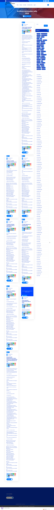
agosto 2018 (39, 234)
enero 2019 (38, 225)
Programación (43, 54)
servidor (38, 61)
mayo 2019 (38, 218)
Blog (24, 22)
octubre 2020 (39, 187)
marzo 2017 (39, 261)
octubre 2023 (39, 123)
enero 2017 (38, 264)
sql (37, 64)
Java (42, 46)
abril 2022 (38, 155)
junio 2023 (38, 130)
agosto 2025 (39, 83)
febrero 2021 (39, 180)
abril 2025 (38, 90)
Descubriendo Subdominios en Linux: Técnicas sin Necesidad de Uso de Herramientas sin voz (11, 359)
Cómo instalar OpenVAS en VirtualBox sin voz (27, 28)
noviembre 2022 (39, 142)
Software (43, 62)
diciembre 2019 (39, 205)
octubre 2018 (39, 230)
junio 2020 (38, 194)
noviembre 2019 (39, 207)
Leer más (24, 152)
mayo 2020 (38, 196)
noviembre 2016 (39, 268)
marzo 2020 (39, 200)
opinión (38, 53)
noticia (42, 49)
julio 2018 (38, 236)
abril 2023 (38, 133)
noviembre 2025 (39, 78)
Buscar (37, 24)
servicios (43, 59)
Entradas (24, 4)
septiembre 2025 (39, 81)
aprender (38, 35)
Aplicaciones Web (43, 33)
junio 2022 (38, 151)
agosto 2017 (39, 255)
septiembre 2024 (39, 103)
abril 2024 (38, 112)
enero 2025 (38, 96)
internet (38, 46)
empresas (44, 40)
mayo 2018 (38, 239)
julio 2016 (38, 275)
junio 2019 (38, 216)
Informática (42, 43)
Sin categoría (25, 295)
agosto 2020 (39, 191)
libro (42, 48)
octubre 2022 (39, 144)
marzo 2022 (39, 157)
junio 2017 (38, 259)
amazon (38, 33)
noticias (38, 51)
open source (43, 51)
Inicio (18, 4)
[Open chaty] (2, 508)
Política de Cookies (31, 506)
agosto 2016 (39, 273)
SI (41, 61)
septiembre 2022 (39, 146)
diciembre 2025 (39, 76)
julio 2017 (38, 257)
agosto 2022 (39, 148)
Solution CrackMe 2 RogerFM (26, 161)
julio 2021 (38, 171)
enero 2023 (38, 139)
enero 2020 (38, 203)
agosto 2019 (39, 212)
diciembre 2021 (39, 162)
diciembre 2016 (39, 266)
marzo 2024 (39, 114)
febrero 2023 (39, 137)
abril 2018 (38, 241)
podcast (38, 54)
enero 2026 (38, 74)
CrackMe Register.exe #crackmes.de (26, 225)
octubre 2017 (39, 252)
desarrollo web (39, 40)
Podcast (21, 4)
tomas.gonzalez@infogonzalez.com (13, 1)
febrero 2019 (39, 223)
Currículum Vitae (29, 4)
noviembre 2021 (39, 164)
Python (43, 56)
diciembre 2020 (39, 184)
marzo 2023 (39, 135)
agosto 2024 (39, 105)
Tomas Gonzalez (25, 24)
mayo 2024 (38, 110)
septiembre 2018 (39, 232)
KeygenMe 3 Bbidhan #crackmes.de (10, 291)
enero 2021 (38, 182)
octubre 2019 (39, 209)
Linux (38, 49)
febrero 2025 (39, 94)
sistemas (38, 62)
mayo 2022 (38, 153)
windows (43, 67)
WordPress (38, 69)
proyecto (38, 56)
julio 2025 (38, 85)
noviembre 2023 (39, 121)
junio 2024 (38, 108)
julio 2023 (38, 128)
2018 (28, 16)
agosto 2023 (39, 126)
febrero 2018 (39, 245)
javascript (38, 48)
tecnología (41, 64)
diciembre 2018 (39, 227)
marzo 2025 (39, 92)
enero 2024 (38, 117)
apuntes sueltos (44, 35)
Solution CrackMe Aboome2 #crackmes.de (11, 161)
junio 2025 (38, 87)
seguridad (38, 59)
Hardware (42, 41)
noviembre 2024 (39, 99)
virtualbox (38, 67)
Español (45, 509)
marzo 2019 (39, 221)
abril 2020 (38, 198)
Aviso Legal (20, 506)
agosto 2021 (39, 169)
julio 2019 (38, 214)
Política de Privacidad (25, 506)
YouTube (43, 69)
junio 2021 (38, 173)
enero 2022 (38, 160)
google (38, 41)
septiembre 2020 (39, 189)
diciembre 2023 (39, 119)
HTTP (38, 43)
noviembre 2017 (39, 250)
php (41, 53)
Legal (34, 4)
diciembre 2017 (39, 248)
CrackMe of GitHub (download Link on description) (10, 225)
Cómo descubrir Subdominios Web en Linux (26, 301)
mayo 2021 (38, 175)
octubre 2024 (39, 101)
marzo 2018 (39, 243)
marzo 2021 (39, 178)
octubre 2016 (39, 270)
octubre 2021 (39, 166)
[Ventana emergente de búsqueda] (48, 5)
